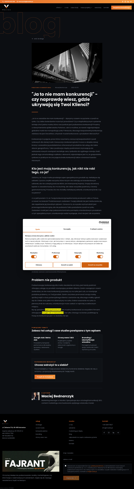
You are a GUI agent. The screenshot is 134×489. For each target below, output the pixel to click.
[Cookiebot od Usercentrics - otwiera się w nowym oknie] (100, 222)
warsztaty (98, 8)
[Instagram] (125, 1)
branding (39, 434)
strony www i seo (41, 437)
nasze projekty (86, 8)
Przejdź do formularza (45, 377)
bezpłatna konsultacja (121, 8)
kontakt (106, 8)
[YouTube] (131, 1)
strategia (39, 425)
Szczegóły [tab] (67, 229)
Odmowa (39, 265)
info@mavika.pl (107, 428)
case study (74, 8)
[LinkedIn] (128, 1)
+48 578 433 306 (9, 1)
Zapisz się (70, 478)
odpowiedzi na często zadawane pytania (83, 437)
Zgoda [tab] (37, 229)
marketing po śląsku (76, 431)
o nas (66, 8)
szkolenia (72, 428)
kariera (71, 440)
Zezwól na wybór (67, 265)
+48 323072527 (107, 425)
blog (70, 434)
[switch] (56, 256)
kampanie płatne (41, 431)
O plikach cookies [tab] (96, 229)
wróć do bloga (39, 39)
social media (40, 428)
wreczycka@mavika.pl (26, 1)
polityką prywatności (97, 466)
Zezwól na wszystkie (95, 265)
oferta (58, 8)
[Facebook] (122, 1)
